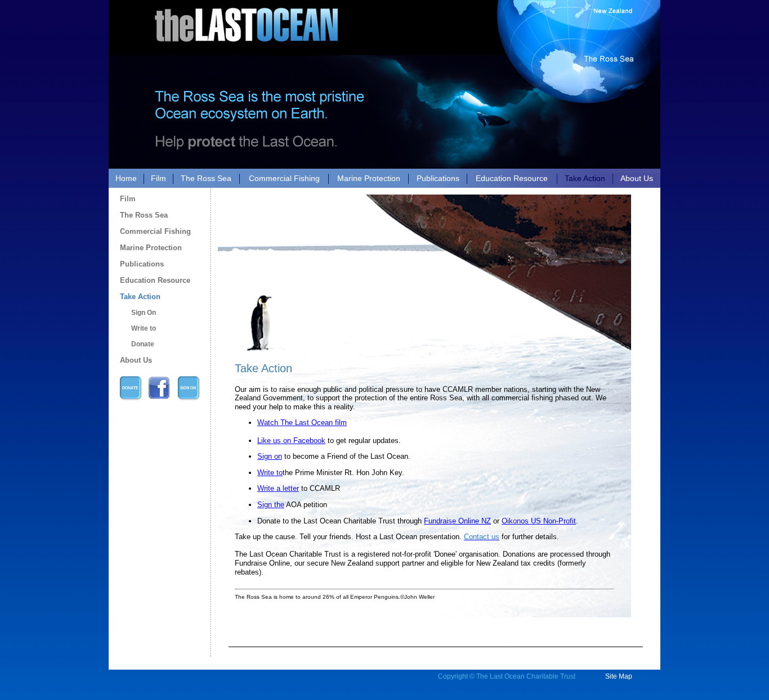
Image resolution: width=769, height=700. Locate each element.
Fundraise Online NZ (457, 521)
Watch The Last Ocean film (302, 422)
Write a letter (278, 488)
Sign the (270, 504)
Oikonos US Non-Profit (539, 521)
